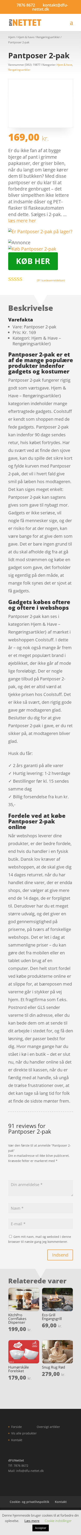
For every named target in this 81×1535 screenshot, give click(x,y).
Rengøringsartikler (48, 37)
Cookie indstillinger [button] (58, 1521)
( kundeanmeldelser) (51, 280)
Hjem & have (25, 37)
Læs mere (32, 1521)
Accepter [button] (40, 1528)
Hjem (11, 37)
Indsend (60, 1255)
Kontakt (16, 1440)
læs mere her (22, 221)
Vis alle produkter (24, 1433)
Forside (16, 1427)
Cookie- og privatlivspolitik (29, 1502)
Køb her (33, 261)
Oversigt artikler (48, 1427)
